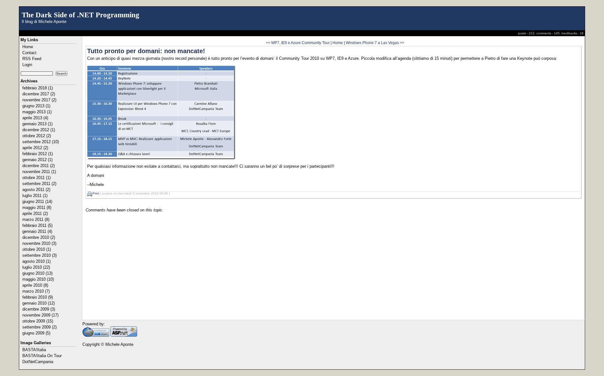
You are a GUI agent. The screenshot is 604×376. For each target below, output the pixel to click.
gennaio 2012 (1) (37, 159)
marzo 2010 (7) (36, 291)
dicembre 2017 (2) (38, 94)
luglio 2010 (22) (36, 267)
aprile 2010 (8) (35, 285)
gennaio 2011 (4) (37, 231)
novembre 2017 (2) (39, 100)
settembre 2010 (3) (39, 255)
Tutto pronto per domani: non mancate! (146, 51)
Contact (29, 52)
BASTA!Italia (34, 349)
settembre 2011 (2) (39, 183)
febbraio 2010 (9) (37, 297)
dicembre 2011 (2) (38, 165)
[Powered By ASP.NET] (123, 335)
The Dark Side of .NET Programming (80, 15)
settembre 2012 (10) (40, 141)
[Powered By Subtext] (95, 335)
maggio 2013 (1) (37, 111)
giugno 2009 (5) (36, 333)
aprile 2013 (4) (35, 117)
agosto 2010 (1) (36, 261)
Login (27, 64)
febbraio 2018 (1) (37, 88)
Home (27, 46)
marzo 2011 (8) (35, 219)
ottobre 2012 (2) (36, 135)
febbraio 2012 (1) (37, 153)
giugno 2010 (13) (37, 273)
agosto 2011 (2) (36, 189)
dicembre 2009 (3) (38, 309)
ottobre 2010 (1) (36, 249)
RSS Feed (31, 58)
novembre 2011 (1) (39, 171)
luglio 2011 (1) (35, 195)
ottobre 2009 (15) (37, 321)
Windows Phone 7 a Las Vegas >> (375, 43)
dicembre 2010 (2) (38, 237)
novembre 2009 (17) (40, 315)
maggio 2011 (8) (36, 207)
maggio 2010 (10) (38, 279)
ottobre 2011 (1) (36, 177)
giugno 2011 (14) (37, 201)
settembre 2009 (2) (39, 327)
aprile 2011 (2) (35, 213)
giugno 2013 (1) (36, 106)
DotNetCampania (37, 361)
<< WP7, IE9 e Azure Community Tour (298, 43)
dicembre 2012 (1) (38, 129)
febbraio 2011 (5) (37, 225)
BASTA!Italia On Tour (42, 355)
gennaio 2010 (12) (38, 303)
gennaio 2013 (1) (37, 123)
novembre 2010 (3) (39, 243)
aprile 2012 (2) (35, 147)
